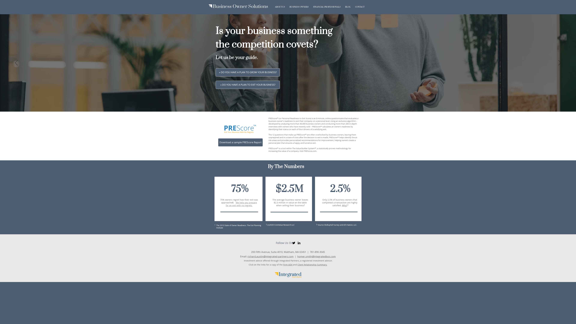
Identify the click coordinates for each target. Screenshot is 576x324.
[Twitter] (294, 243)
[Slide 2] (286, 104)
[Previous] (16, 63)
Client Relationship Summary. (312, 264)
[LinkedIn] (299, 243)
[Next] (559, 63)
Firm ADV (288, 264)
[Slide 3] (289, 104)
